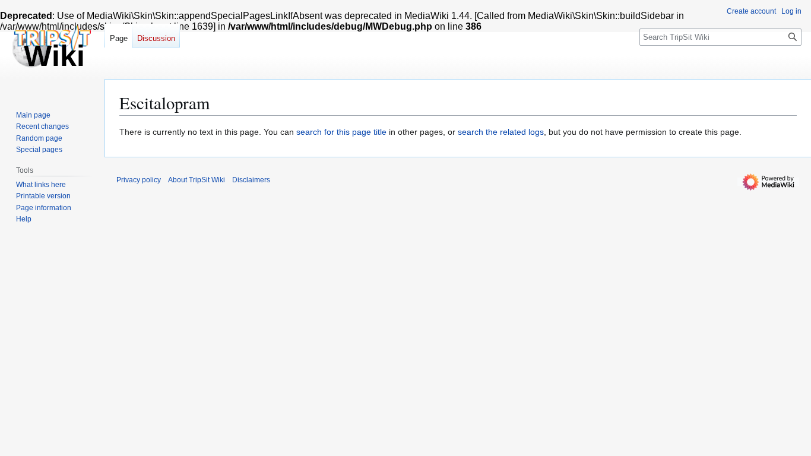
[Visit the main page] (52, 47)
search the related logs (501, 132)
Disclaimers (251, 180)
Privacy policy (138, 180)
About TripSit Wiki (196, 180)
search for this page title (341, 132)
